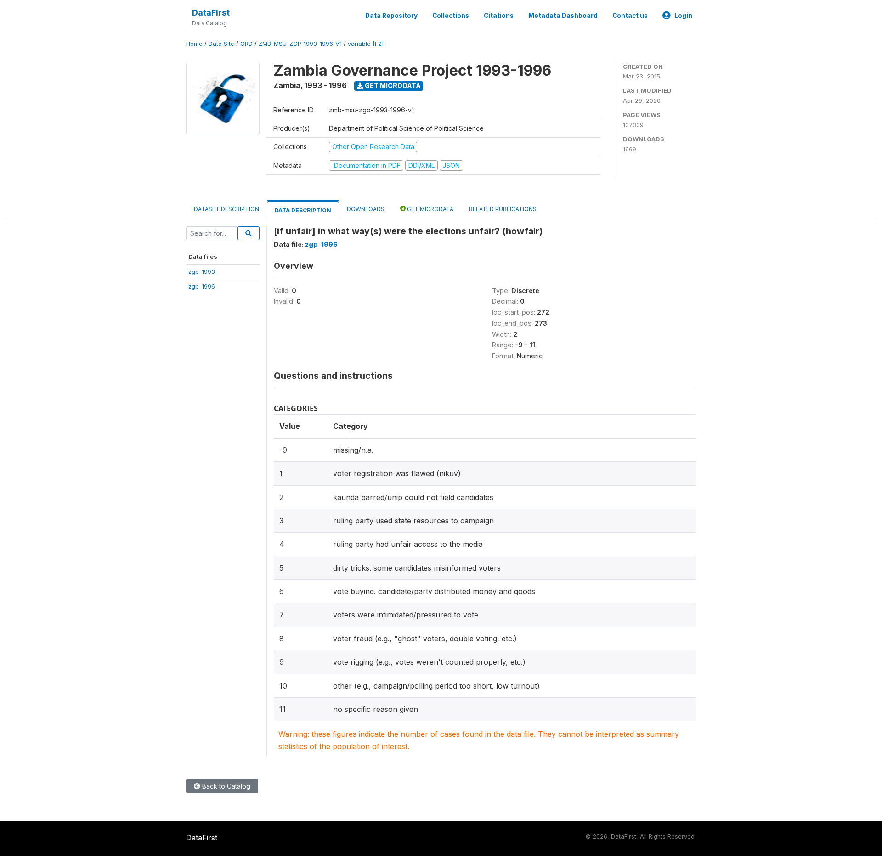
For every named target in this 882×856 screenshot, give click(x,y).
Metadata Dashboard (563, 15)
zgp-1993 (201, 271)
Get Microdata (392, 85)
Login (683, 15)
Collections (450, 15)
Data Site (221, 43)
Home (194, 43)
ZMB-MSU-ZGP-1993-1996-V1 (300, 43)
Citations (499, 15)
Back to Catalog (225, 786)
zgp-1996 (201, 286)
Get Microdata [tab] (429, 209)
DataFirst (211, 12)
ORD (246, 43)
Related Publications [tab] (503, 209)
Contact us (630, 15)
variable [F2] (366, 43)
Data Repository (391, 15)
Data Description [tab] (303, 210)
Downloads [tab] (365, 209)
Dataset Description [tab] (226, 209)
